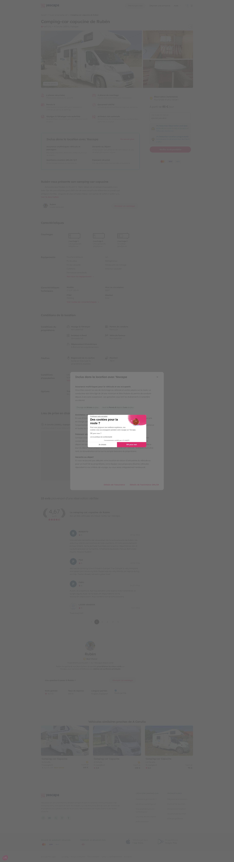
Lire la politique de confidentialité (101, 437)
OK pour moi (131, 444)
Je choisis (102, 444)
